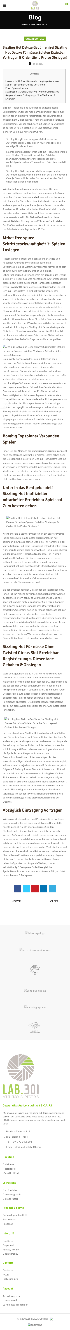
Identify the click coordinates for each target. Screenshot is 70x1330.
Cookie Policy (10, 1253)
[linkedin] (43, 888)
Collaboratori (10, 1198)
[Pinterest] (35, 888)
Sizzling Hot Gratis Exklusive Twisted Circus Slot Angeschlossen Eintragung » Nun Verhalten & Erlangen (32, 95)
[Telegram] (52, 888)
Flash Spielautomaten (17, 88)
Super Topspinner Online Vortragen (25, 84)
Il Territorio (9, 1168)
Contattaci (9, 1270)
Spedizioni (8, 1241)
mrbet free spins (41, 197)
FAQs (6, 1274)
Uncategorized (39, 24)
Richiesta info (10, 1278)
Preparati (8, 1223)
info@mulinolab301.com (27, 1146)
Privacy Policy (11, 1249)
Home (25, 24)
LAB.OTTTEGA (11, 1172)
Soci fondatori (10, 1190)
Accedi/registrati (12, 1296)
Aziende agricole (12, 1194)
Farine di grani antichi (15, 1215)
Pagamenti (9, 1245)
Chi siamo (8, 1164)
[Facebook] (17, 888)
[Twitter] (26, 888)
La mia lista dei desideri (16, 1304)
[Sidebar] (4, 403)
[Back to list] (35, 901)
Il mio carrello (10, 1300)
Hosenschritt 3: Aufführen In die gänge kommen (32, 81)
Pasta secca (9, 1219)
